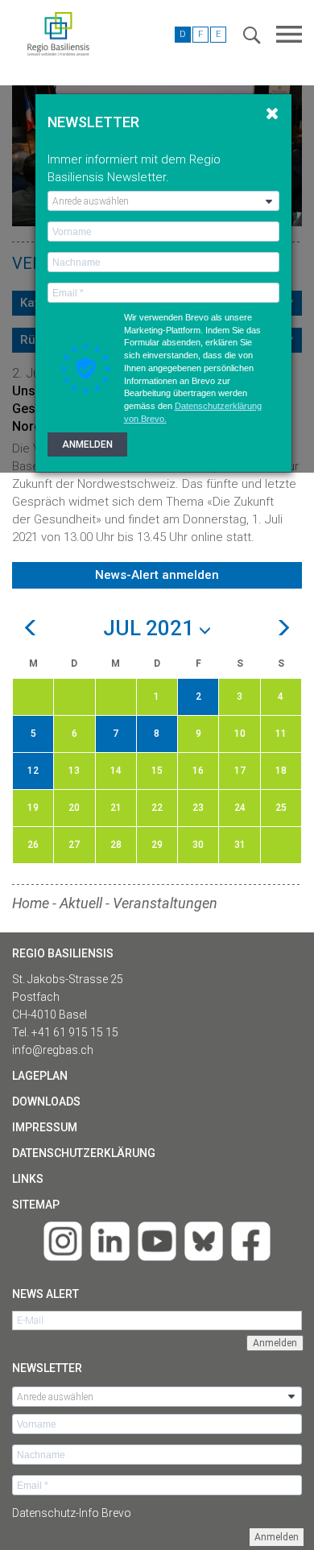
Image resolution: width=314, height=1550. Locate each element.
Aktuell (81, 903)
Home (30, 903)
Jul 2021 (151, 629)
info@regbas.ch (52, 1050)
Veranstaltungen (165, 903)
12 (33, 770)
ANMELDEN (87, 444)
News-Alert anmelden (157, 575)
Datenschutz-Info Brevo (71, 1513)
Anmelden (276, 1537)
